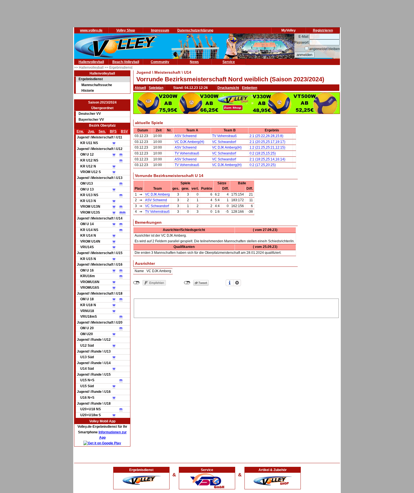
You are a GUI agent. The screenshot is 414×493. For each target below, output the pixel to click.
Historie (87, 91)
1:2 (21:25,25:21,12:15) (267, 147)
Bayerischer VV (91, 120)
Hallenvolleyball (91, 62)
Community (160, 62)
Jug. (91, 131)
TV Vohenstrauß (224, 136)
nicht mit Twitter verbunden (187, 282)
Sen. (102, 131)
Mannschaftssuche (96, 85)
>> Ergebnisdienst (118, 68)
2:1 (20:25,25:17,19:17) (267, 142)
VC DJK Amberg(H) (189, 142)
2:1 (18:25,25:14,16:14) (267, 159)
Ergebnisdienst (91, 79)
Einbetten (249, 88)
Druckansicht (228, 88)
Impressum (160, 30)
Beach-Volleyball (125, 62)
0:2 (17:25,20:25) (263, 165)
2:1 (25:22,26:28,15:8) (266, 136)
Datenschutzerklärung (195, 30)
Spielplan (156, 88)
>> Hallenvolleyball (89, 68)
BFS (113, 131)
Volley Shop (125, 30)
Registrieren (323, 30)
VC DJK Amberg (157, 194)
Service (228, 62)
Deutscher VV (90, 114)
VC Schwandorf (224, 142)
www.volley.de (91, 30)
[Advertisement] (236, 307)
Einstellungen (237, 282)
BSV (124, 131)
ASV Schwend (186, 136)
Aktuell (140, 88)
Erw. (80, 131)
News (194, 62)
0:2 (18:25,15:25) (263, 153)
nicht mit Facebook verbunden (136, 282)
